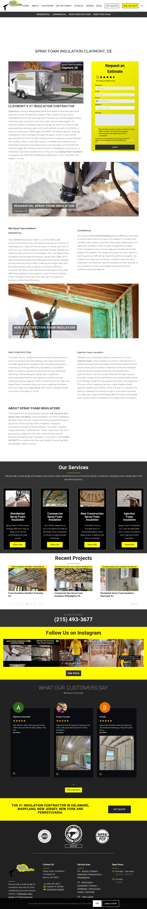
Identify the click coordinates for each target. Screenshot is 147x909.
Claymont (13, 111)
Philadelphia (83, 877)
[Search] (142, 6)
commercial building (100, 236)
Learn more (110, 903)
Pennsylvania (25, 897)
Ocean (80, 892)
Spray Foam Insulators (71, 151)
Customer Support (55, 889)
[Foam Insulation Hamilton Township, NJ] (27, 578)
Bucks (85, 871)
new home (34, 388)
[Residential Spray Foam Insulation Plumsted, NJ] (119, 578)
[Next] (134, 189)
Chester (93, 871)
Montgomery (94, 874)
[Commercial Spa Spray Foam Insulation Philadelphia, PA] (73, 578)
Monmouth (94, 889)
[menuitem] (25, 6)
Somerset (90, 892)
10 (34, 604)
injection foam (84, 361)
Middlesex (82, 889)
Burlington (87, 882)
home (17, 240)
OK (97, 903)
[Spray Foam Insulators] (13, 6)
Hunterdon (82, 885)
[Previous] (13, 189)
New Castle (87, 897)
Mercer (93, 885)
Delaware (22, 894)
